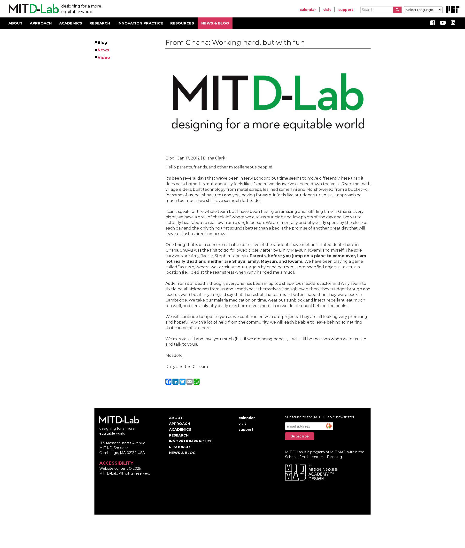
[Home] (33, 9)
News (103, 50)
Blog (102, 42)
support (345, 10)
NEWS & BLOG (215, 23)
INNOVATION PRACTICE (140, 23)
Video (104, 57)
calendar (308, 10)
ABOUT (15, 23)
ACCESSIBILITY (116, 463)
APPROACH (41, 23)
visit (327, 10)
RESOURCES (182, 23)
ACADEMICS (70, 23)
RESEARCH (99, 23)
